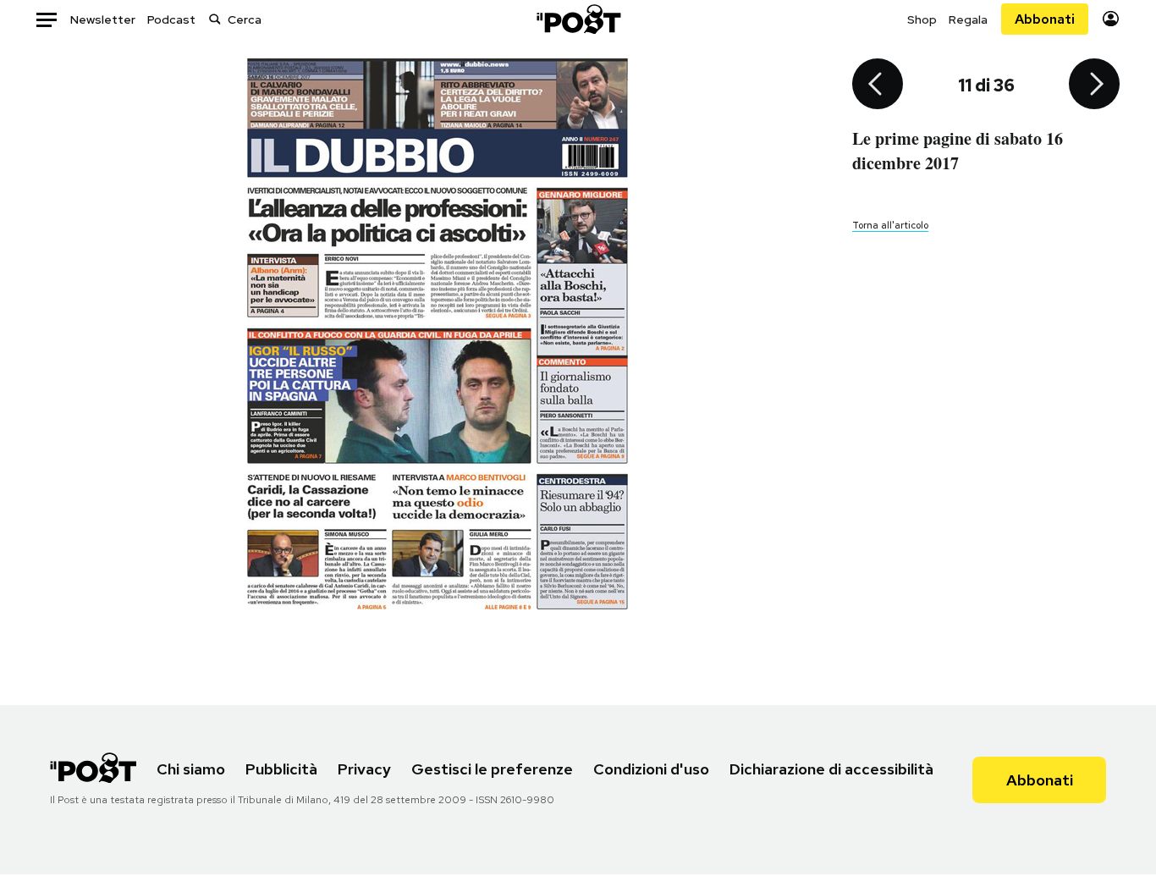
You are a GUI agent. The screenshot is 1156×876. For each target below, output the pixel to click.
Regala (968, 19)
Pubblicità (281, 769)
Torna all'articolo (890, 225)
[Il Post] (578, 19)
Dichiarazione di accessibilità (831, 769)
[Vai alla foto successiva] (1094, 85)
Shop (922, 19)
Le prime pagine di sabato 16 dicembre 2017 (957, 150)
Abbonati (1045, 19)
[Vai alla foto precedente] (877, 85)
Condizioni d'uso (651, 769)
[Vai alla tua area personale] (1111, 19)
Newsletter (102, 19)
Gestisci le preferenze (492, 769)
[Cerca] (215, 19)
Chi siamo (191, 769)
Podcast (171, 19)
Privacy (364, 769)
